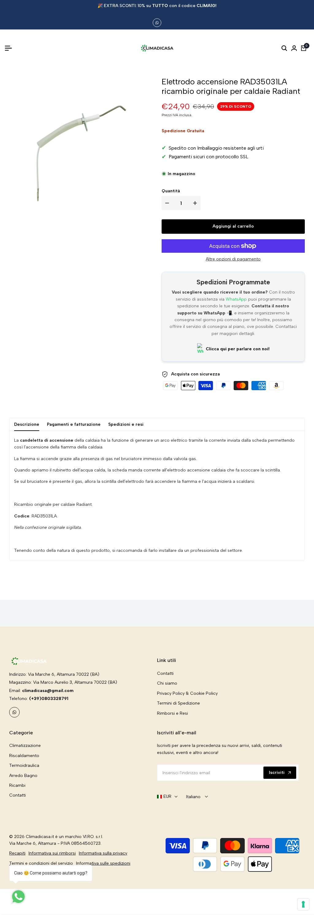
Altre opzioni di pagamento (233, 259)
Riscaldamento (24, 755)
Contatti (165, 673)
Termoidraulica (24, 765)
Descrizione (26, 424)
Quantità (171, 191)
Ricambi (17, 785)
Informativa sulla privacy (103, 853)
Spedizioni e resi (126, 424)
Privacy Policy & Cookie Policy (187, 693)
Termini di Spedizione (178, 703)
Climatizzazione (25, 745)
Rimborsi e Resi (172, 713)
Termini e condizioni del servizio (41, 863)
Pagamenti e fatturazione (74, 424)
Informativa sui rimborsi (52, 853)
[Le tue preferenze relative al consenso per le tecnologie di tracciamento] (303, 904)
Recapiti (17, 853)
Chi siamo (167, 683)
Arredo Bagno (23, 775)
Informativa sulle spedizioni (103, 863)
